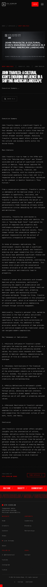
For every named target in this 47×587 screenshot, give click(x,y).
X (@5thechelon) (8, 555)
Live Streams (9, 541)
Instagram (6, 565)
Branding (28, 526)
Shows (4, 536)
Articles (12, 26)
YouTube (5, 560)
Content (5, 531)
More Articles (35, 475)
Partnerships (30, 531)
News (3, 26)
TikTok (4, 570)
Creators (5, 526)
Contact (28, 555)
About (4, 546)
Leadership (29, 521)
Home (3, 521)
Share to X (11, 98)
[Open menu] (42, 4)
